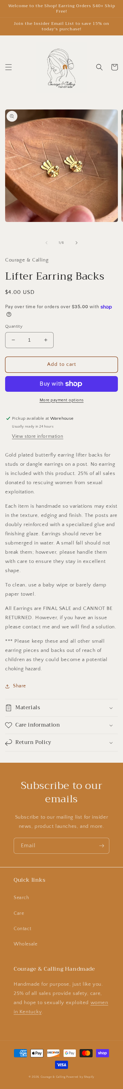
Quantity (14, 326)
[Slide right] (76, 242)
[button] (8, 67)
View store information (37, 436)
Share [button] (19, 686)
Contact (22, 928)
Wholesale (25, 944)
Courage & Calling (53, 1076)
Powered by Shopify (80, 1076)
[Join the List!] (101, 846)
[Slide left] (46, 242)
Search (21, 897)
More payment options (62, 400)
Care (19, 913)
